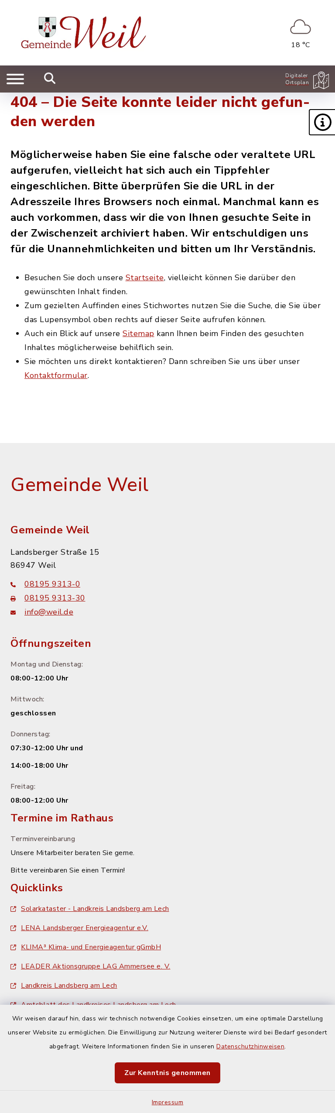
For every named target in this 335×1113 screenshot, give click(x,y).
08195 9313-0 (52, 584)
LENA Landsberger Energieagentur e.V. (84, 928)
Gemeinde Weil (79, 485)
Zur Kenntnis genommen (167, 1073)
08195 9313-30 (54, 598)
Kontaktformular (56, 375)
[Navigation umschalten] (15, 79)
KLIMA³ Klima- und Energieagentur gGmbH (91, 947)
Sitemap (138, 333)
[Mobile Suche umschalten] (50, 79)
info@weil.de (48, 612)
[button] (322, 122)
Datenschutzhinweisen (250, 1046)
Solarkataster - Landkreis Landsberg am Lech (95, 909)
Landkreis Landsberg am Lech (69, 985)
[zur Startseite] (85, 32)
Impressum (168, 1102)
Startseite (145, 277)
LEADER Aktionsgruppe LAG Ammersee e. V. (96, 966)
